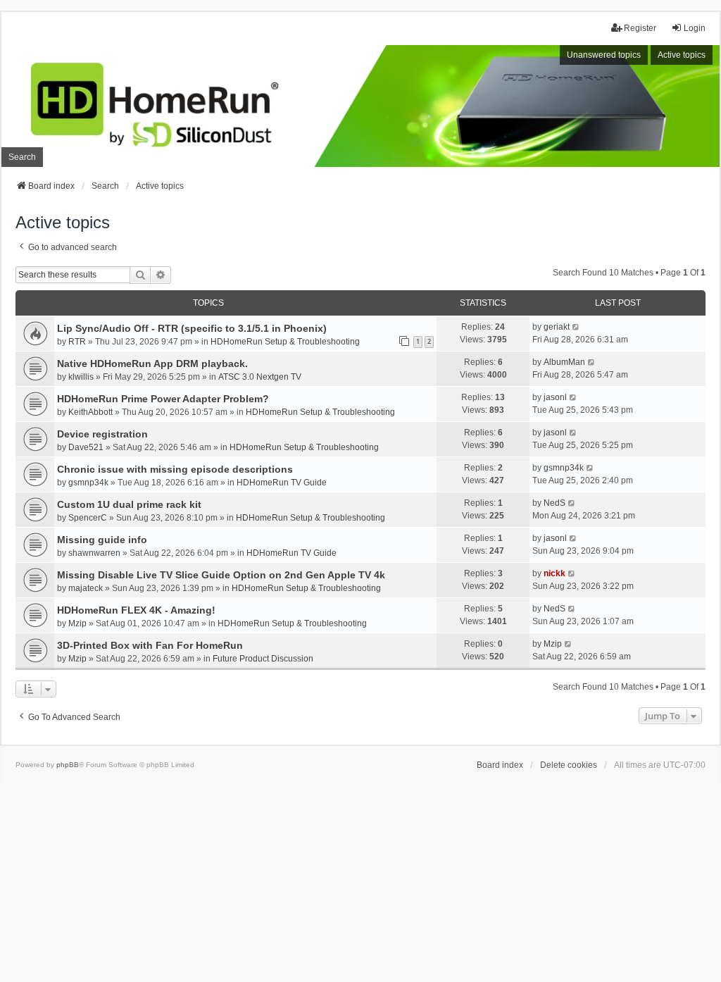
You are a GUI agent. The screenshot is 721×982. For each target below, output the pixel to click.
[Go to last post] (576, 327)
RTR (77, 342)
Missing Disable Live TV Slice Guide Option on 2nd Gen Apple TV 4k (221, 574)
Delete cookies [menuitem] (568, 765)
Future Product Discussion (263, 659)
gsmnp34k (88, 482)
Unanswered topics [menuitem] (604, 55)
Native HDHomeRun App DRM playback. (152, 363)
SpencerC (87, 518)
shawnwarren (94, 553)
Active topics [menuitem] (682, 55)
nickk (554, 573)
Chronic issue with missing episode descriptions (175, 469)
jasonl (555, 397)
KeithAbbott (90, 412)
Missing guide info (102, 539)
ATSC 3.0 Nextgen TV (259, 377)
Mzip (77, 623)
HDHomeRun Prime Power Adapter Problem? (163, 398)
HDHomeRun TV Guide (282, 482)
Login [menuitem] (695, 28)
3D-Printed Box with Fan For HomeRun (150, 645)
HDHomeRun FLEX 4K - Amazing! (136, 610)
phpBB (67, 765)
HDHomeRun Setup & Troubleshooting (285, 342)
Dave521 (86, 447)
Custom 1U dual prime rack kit (129, 504)
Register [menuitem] (640, 28)
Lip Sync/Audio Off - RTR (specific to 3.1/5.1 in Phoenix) (192, 328)
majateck (85, 588)
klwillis (81, 377)
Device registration (102, 434)
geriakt (557, 327)
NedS (554, 503)
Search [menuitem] (22, 157)
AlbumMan (564, 362)
